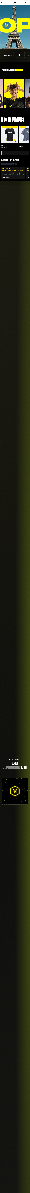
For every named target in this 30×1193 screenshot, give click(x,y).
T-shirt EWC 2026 (24, 144)
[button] (25, 2)
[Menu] (1, 2)
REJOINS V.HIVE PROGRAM (15, 773)
